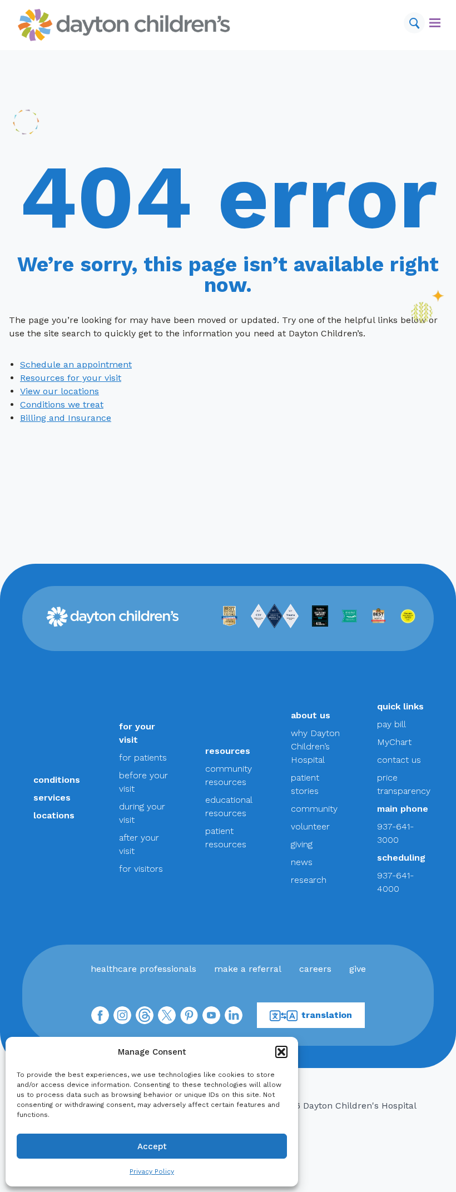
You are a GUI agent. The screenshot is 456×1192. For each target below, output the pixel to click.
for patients (143, 757)
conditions (56, 779)
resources (227, 751)
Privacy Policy (152, 1171)
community (314, 808)
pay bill (391, 724)
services (52, 797)
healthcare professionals (143, 968)
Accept (152, 1146)
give (357, 968)
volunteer (310, 826)
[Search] (414, 22)
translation (326, 1015)
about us (310, 715)
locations (54, 815)
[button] (281, 1051)
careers (315, 968)
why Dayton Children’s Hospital (315, 746)
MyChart (394, 742)
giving (302, 844)
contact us (399, 759)
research (308, 880)
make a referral (247, 968)
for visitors (141, 868)
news (302, 862)
